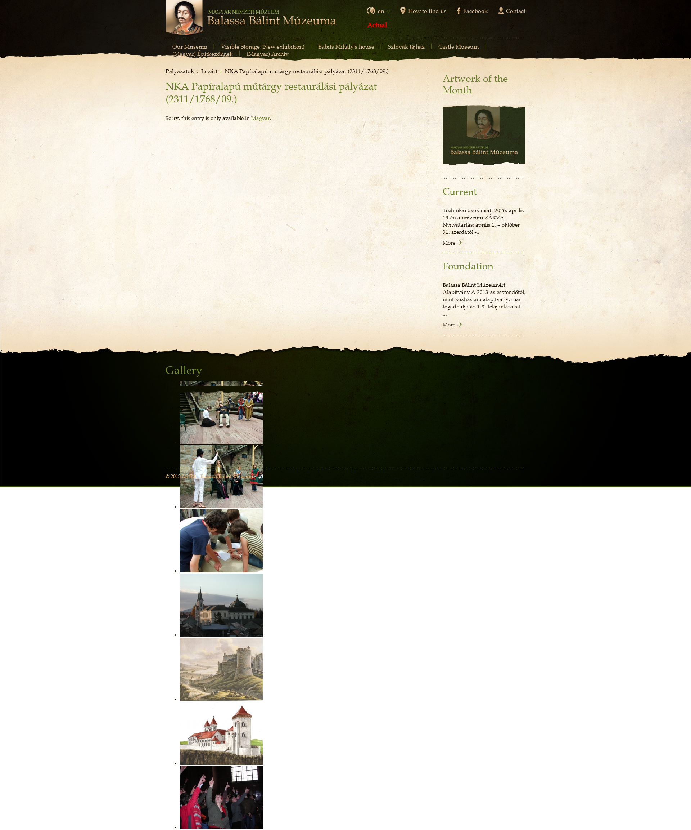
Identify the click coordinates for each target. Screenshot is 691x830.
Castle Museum (458, 46)
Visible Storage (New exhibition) (262, 46)
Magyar (260, 117)
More (449, 242)
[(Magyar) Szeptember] (484, 135)
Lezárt (209, 71)
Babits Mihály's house (346, 46)
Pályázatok (180, 71)
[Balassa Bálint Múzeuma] (251, 18)
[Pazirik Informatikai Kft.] (513, 477)
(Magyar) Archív (268, 53)
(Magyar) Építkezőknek (202, 53)
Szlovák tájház (406, 46)
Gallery (184, 370)
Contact (515, 10)
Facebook (475, 10)
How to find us (427, 10)
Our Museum (189, 46)
